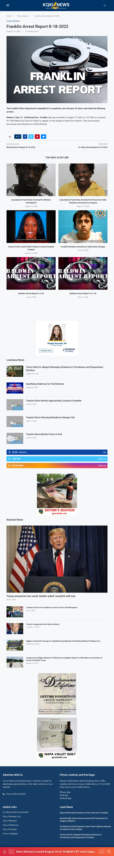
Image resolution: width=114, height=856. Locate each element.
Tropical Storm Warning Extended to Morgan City (50, 417)
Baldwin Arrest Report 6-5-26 (31, 293)
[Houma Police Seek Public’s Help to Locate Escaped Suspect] (31, 226)
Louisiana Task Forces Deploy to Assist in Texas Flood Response (51, 607)
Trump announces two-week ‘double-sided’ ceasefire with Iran (41, 596)
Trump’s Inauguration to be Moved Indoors (43, 624)
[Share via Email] (43, 136)
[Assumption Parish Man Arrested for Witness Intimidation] (31, 179)
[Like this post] (19, 136)
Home (9, 16)
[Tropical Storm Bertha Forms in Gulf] (15, 438)
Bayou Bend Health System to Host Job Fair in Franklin (84, 813)
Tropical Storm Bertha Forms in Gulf (44, 434)
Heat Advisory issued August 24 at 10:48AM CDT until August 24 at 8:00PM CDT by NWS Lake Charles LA (56, 851)
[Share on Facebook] (25, 136)
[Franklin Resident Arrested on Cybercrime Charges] (82, 226)
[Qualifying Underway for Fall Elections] (15, 388)
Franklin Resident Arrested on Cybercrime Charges (83, 247)
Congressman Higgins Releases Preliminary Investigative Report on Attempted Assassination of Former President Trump (64, 659)
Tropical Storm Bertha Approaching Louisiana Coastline (53, 400)
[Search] (104, 5)
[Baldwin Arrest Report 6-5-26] (31, 273)
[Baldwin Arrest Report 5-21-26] (82, 273)
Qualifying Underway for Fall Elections (45, 384)
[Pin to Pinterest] (37, 136)
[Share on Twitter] (31, 136)
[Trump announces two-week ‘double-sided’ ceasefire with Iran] (57, 559)
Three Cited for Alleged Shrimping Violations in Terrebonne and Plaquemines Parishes (64, 368)
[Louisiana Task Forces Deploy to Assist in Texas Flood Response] (15, 611)
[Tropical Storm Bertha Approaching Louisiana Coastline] (15, 404)
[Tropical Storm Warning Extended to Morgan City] (15, 421)
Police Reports (23, 16)
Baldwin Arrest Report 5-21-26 (83, 293)
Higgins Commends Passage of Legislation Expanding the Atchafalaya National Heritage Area (63, 641)
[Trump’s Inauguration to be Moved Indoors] (15, 628)
